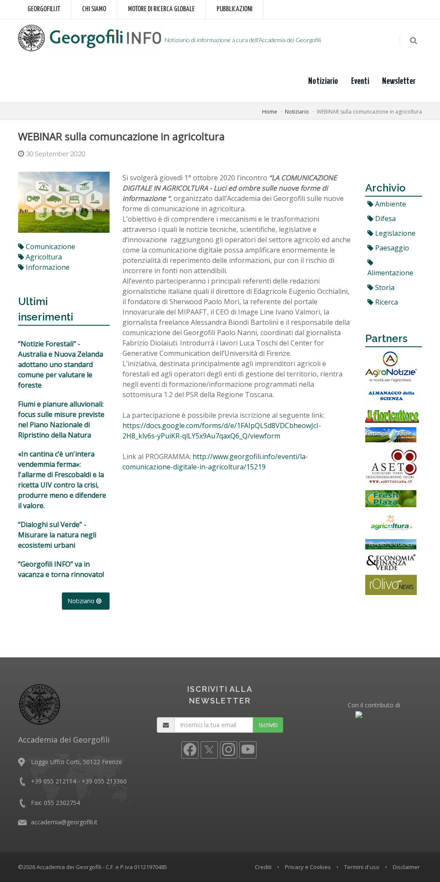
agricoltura (43, 257)
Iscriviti (268, 725)
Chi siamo (94, 9)
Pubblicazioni (234, 9)
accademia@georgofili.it (64, 822)
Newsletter (399, 81)
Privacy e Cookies (308, 867)
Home (269, 111)
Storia (383, 287)
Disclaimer (406, 867)
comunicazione (49, 246)
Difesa (384, 218)
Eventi (360, 81)
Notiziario (323, 81)
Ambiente (389, 204)
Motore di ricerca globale (161, 9)
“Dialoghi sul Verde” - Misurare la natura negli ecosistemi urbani (57, 535)
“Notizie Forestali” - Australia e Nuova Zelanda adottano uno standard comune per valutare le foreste (60, 364)
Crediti (263, 867)
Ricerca (385, 302)
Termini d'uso (361, 867)
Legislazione (394, 233)
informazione (47, 267)
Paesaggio (391, 248)
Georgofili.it (44, 9)
